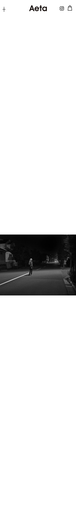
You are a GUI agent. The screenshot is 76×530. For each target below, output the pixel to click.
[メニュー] (4, 9)
